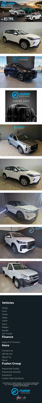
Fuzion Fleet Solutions (13, 378)
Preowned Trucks (10, 369)
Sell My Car (7, 354)
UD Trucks (7, 333)
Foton (5, 314)
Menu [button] (39, 4)
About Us (6, 357)
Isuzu (4, 324)
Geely (4, 317)
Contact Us (7, 350)
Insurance (7, 375)
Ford (4, 311)
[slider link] (21, 11)
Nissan (5, 327)
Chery (5, 308)
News (4, 360)
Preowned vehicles (11, 372)
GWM (4, 321)
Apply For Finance (11, 342)
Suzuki (5, 330)
